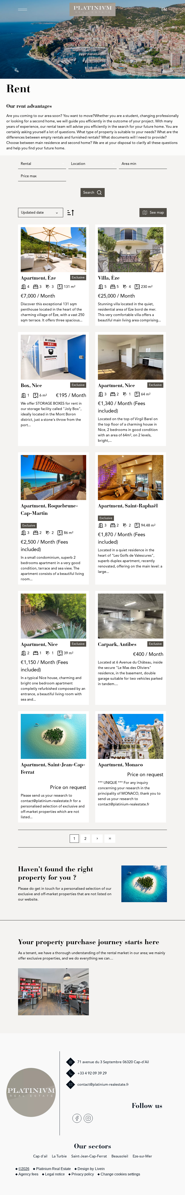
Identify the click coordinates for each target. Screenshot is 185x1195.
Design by (91, 1169)
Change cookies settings (120, 1174)
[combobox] (42, 164)
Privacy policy (83, 1174)
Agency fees (28, 1174)
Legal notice (55, 1174)
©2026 (23, 1169)
